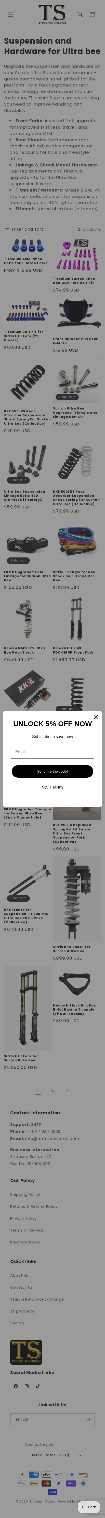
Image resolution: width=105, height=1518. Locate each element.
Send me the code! (52, 771)
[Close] (96, 717)
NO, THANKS (52, 787)
